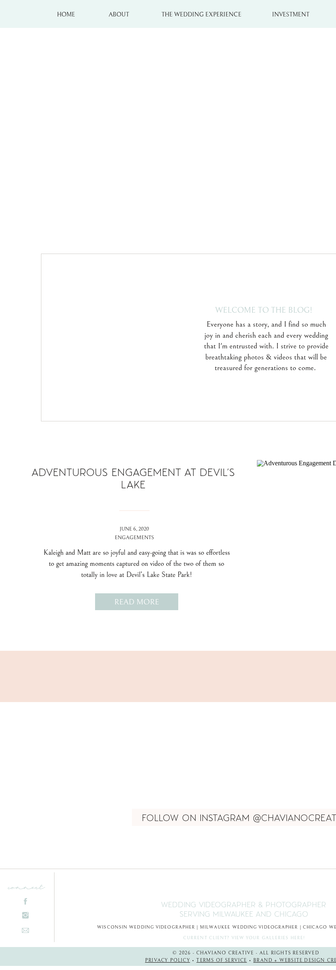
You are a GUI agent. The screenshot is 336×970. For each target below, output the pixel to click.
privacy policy (167, 960)
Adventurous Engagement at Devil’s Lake (133, 478)
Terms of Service (221, 960)
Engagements (134, 538)
